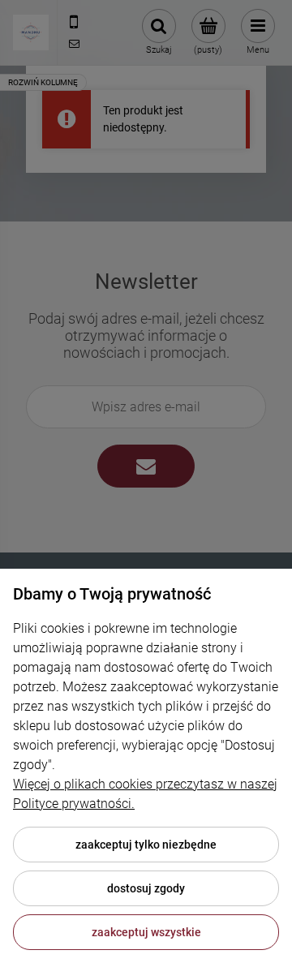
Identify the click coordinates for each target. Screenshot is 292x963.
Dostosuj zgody (146, 888)
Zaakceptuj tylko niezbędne (146, 844)
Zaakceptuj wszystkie (146, 932)
